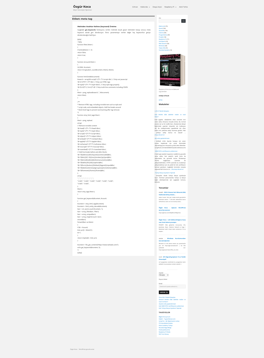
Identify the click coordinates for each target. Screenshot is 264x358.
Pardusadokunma (164, 330)
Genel (160, 28)
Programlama (163, 35)
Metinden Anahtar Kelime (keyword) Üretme (96, 26)
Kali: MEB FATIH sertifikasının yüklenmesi (164, 151)
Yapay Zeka (162, 48)
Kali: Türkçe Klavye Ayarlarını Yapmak (163, 173)
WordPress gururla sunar (86, 349)
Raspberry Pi (169, 7)
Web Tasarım (163, 43)
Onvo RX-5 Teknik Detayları (160, 111)
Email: (160, 283)
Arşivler (161, 273)
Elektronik (162, 26)
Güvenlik (161, 30)
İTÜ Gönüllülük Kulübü (166, 323)
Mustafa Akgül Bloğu (165, 328)
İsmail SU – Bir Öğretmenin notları (169, 321)
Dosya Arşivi (157, 7)
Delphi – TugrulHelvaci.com (167, 319)
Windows (161, 46)
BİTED (160, 100)
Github (135, 7)
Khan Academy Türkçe (165, 325)
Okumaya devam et (158, 135)
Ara (160, 18)
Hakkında (144, 7)
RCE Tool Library (164, 334)
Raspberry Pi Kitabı (164, 332)
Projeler (161, 37)
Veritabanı (162, 41)
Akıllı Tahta (183, 7)
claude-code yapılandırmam (160, 138)
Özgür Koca (82, 6)
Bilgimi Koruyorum (164, 317)
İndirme (161, 33)
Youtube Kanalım (164, 50)
